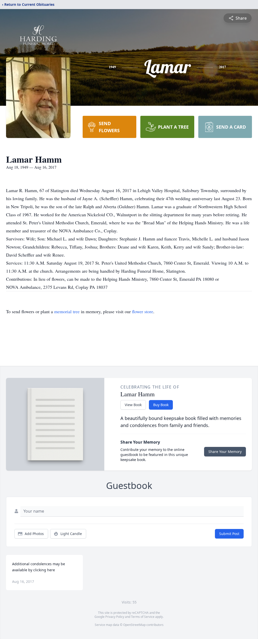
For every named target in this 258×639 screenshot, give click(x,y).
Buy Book (161, 404)
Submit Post (229, 533)
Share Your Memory (225, 451)
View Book (133, 404)
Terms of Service (142, 617)
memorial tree (67, 311)
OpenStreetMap (134, 625)
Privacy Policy (114, 617)
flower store (142, 311)
